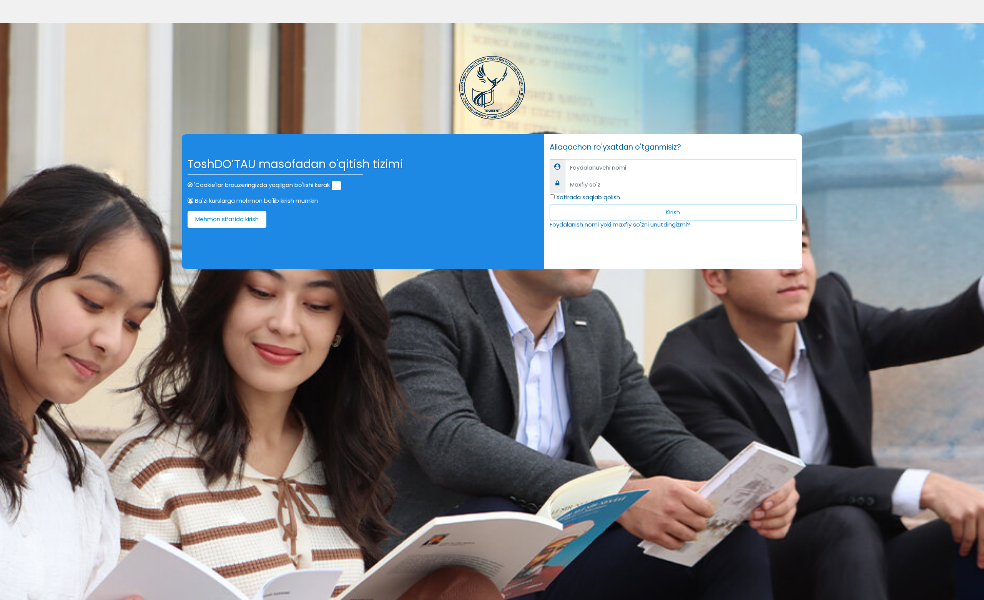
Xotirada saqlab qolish (588, 197)
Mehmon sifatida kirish (227, 219)
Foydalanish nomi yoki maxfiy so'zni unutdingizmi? (620, 224)
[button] (336, 185)
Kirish (673, 212)
